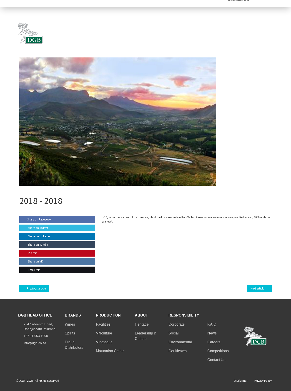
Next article (257, 288)
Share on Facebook (39, 219)
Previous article (36, 288)
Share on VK (35, 261)
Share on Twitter (37, 228)
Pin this (32, 253)
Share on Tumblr (37, 245)
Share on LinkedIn (38, 236)
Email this (33, 270)
